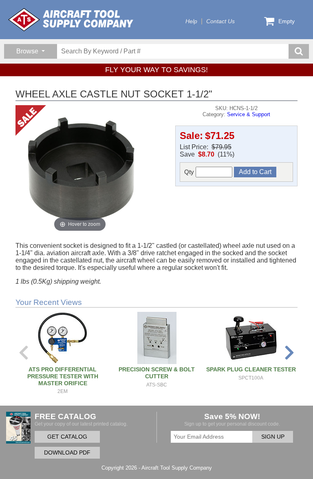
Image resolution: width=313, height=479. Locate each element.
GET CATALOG (67, 437)
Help (191, 21)
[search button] (299, 51)
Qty (190, 171)
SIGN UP (272, 437)
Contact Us (220, 21)
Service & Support (248, 114)
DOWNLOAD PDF (67, 453)
